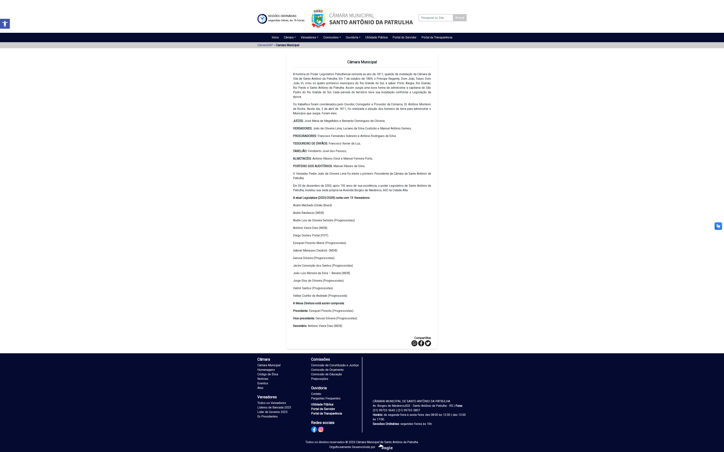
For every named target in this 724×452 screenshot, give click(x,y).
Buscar (459, 17)
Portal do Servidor (404, 37)
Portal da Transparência (436, 37)
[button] (5, 24)
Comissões (331, 37)
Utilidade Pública (376, 37)
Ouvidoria (352, 37)
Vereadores (308, 37)
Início (275, 37)
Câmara (289, 37)
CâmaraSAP (265, 45)
